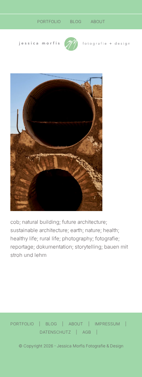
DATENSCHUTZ (55, 332)
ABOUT (76, 323)
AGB (86, 332)
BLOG (51, 323)
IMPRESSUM (107, 323)
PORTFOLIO (22, 323)
